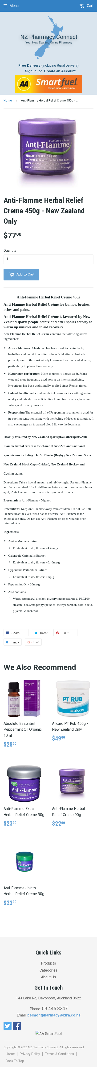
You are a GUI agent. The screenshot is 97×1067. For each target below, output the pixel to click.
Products (48, 963)
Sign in (30, 71)
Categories (49, 970)
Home (8, 100)
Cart (89, 6)
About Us (48, 977)
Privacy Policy (30, 1054)
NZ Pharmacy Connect (43, 1047)
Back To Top (15, 1061)
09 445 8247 (55, 1008)
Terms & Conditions (59, 1054)
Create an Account (60, 71)
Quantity (10, 250)
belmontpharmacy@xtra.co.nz (54, 1015)
